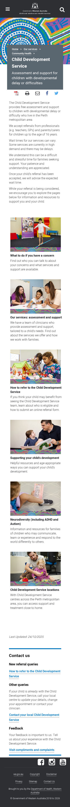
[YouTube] (63, 764)
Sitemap (33, 781)
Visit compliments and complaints (31, 750)
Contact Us (49, 781)
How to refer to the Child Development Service (34, 674)
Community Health (21, 53)
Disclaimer (51, 774)
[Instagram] (52, 764)
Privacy (18, 781)
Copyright (35, 774)
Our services (30, 49)
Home (15, 49)
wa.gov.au (18, 774)
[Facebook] (41, 764)
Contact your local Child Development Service (34, 717)
